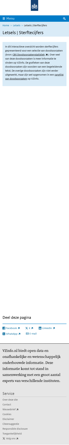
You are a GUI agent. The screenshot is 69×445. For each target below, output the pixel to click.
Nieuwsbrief (18, 409)
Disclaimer (8, 419)
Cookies (7, 414)
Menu (10, 18)
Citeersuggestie (11, 423)
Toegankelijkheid (12, 433)
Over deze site (10, 399)
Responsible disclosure (15, 428)
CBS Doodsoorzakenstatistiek (30, 54)
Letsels (16, 25)
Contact (7, 404)
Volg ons (19, 438)
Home (6, 25)
